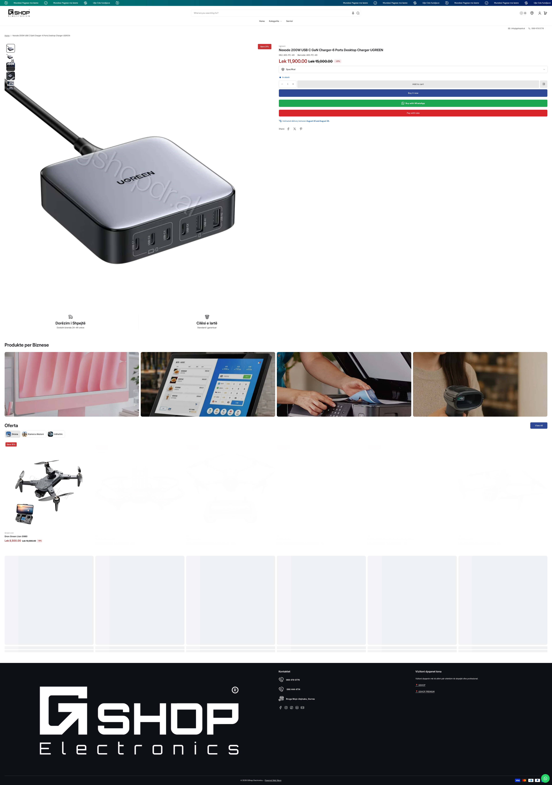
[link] (275, 21)
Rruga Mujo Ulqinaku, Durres (300, 699)
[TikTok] (291, 707)
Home (7, 35)
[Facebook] (280, 707)
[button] (532, 13)
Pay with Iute (413, 113)
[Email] (302, 707)
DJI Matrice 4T (375, 536)
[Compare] (543, 84)
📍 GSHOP (420, 685)
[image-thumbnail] (10, 48)
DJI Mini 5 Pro (193, 536)
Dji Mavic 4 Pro (102, 536)
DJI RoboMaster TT (14, 536)
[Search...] (358, 13)
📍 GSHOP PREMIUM (425, 691)
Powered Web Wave (273, 780)
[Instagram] (286, 707)
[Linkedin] (297, 707)
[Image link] (72, 384)
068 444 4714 (293, 689)
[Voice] (353, 13)
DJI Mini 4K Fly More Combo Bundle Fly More (300, 536)
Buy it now (413, 93)
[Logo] (19, 13)
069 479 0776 (293, 680)
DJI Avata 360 (465, 536)
